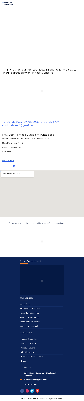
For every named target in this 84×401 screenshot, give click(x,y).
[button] (8, 160)
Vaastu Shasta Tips (29, 339)
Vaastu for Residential (29, 317)
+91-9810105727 (30, 384)
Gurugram (40, 373)
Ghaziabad (50, 373)
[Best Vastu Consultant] (9, 4)
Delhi (26, 373)
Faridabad (28, 376)
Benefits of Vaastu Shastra (32, 357)
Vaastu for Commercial (30, 322)
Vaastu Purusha (28, 348)
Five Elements (27, 352)
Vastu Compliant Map (29, 313)
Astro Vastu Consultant (30, 309)
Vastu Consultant (28, 343)
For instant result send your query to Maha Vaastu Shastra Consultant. (36, 223)
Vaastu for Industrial (29, 326)
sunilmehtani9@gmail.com (35, 380)
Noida (31, 373)
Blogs (23, 361)
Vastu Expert (26, 304)
